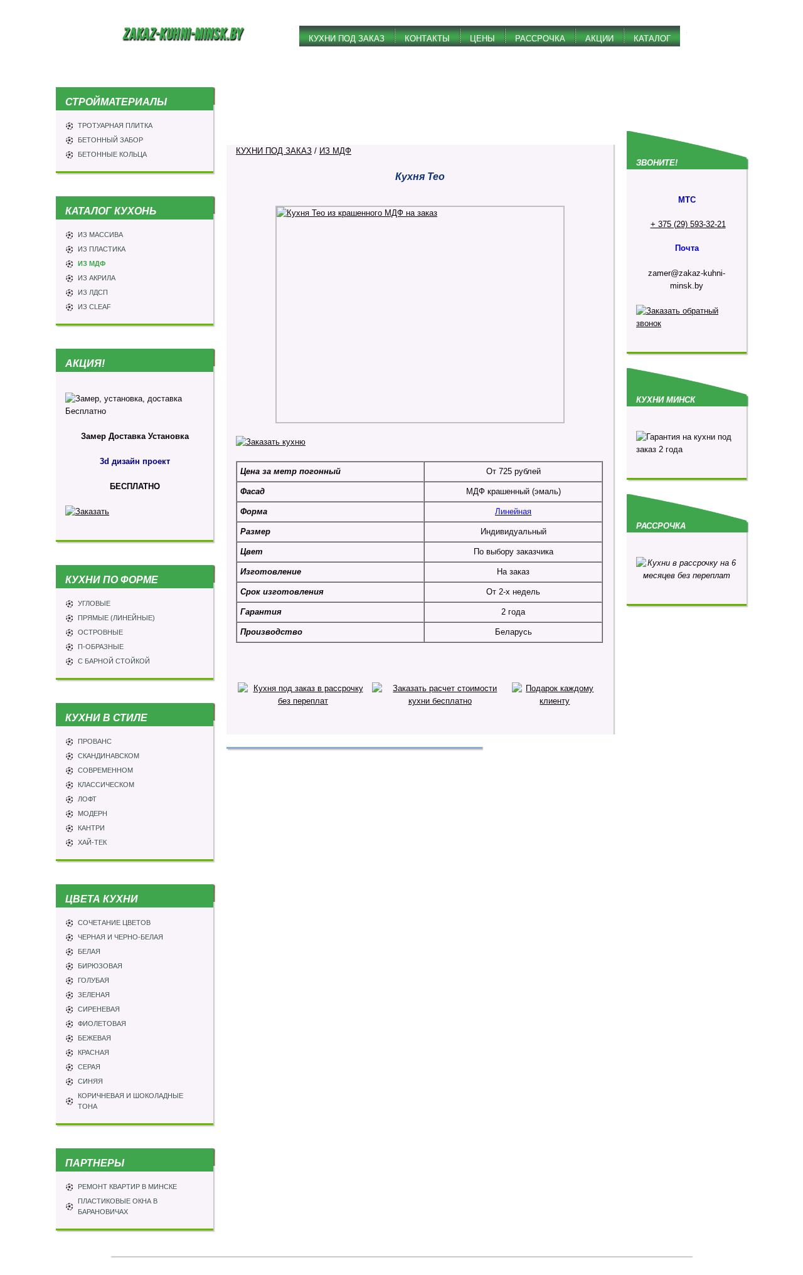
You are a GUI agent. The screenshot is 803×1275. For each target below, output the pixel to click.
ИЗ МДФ (91, 263)
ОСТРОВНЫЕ (100, 632)
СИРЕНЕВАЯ (99, 1009)
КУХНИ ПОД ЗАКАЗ (274, 151)
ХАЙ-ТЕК (92, 842)
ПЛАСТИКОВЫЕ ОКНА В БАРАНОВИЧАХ (117, 1206)
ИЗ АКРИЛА (96, 278)
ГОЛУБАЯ (93, 980)
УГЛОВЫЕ (94, 603)
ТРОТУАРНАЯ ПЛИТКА (115, 125)
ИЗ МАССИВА (100, 234)
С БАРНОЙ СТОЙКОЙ (114, 661)
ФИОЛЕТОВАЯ (102, 1023)
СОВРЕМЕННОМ (105, 770)
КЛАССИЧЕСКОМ (106, 784)
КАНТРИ (91, 828)
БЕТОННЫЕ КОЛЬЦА (112, 154)
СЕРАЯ (89, 1067)
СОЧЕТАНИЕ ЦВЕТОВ (114, 922)
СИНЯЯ (90, 1081)
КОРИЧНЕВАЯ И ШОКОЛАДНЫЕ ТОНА (130, 1101)
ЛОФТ (87, 799)
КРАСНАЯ (93, 1052)
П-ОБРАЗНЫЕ (101, 646)
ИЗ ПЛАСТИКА (101, 249)
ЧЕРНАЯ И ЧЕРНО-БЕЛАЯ (120, 937)
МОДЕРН (92, 813)
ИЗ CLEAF (94, 306)
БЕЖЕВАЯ (94, 1038)
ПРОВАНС (95, 741)
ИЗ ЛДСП (93, 292)
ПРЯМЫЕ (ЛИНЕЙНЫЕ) (116, 618)
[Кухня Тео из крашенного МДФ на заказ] (420, 314)
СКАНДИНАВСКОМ (108, 755)
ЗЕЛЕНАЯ (94, 994)
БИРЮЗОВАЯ (100, 966)
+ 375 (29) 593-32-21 (688, 224)
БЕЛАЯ (89, 951)
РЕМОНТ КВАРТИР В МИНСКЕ (127, 1186)
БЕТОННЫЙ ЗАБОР (110, 140)
